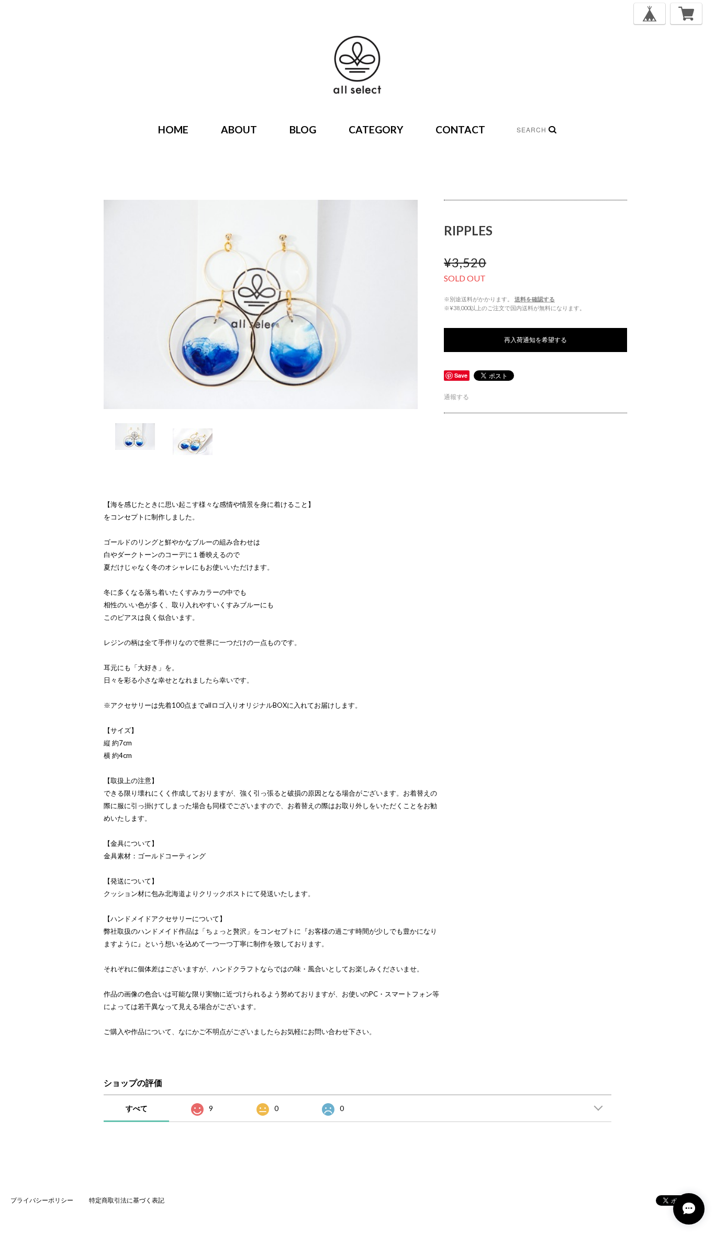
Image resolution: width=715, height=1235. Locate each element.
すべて (137, 1108)
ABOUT (239, 129)
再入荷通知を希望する (535, 340)
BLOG (302, 129)
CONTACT (460, 129)
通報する (456, 397)
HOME (173, 129)
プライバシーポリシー (41, 1200)
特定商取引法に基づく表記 (126, 1200)
